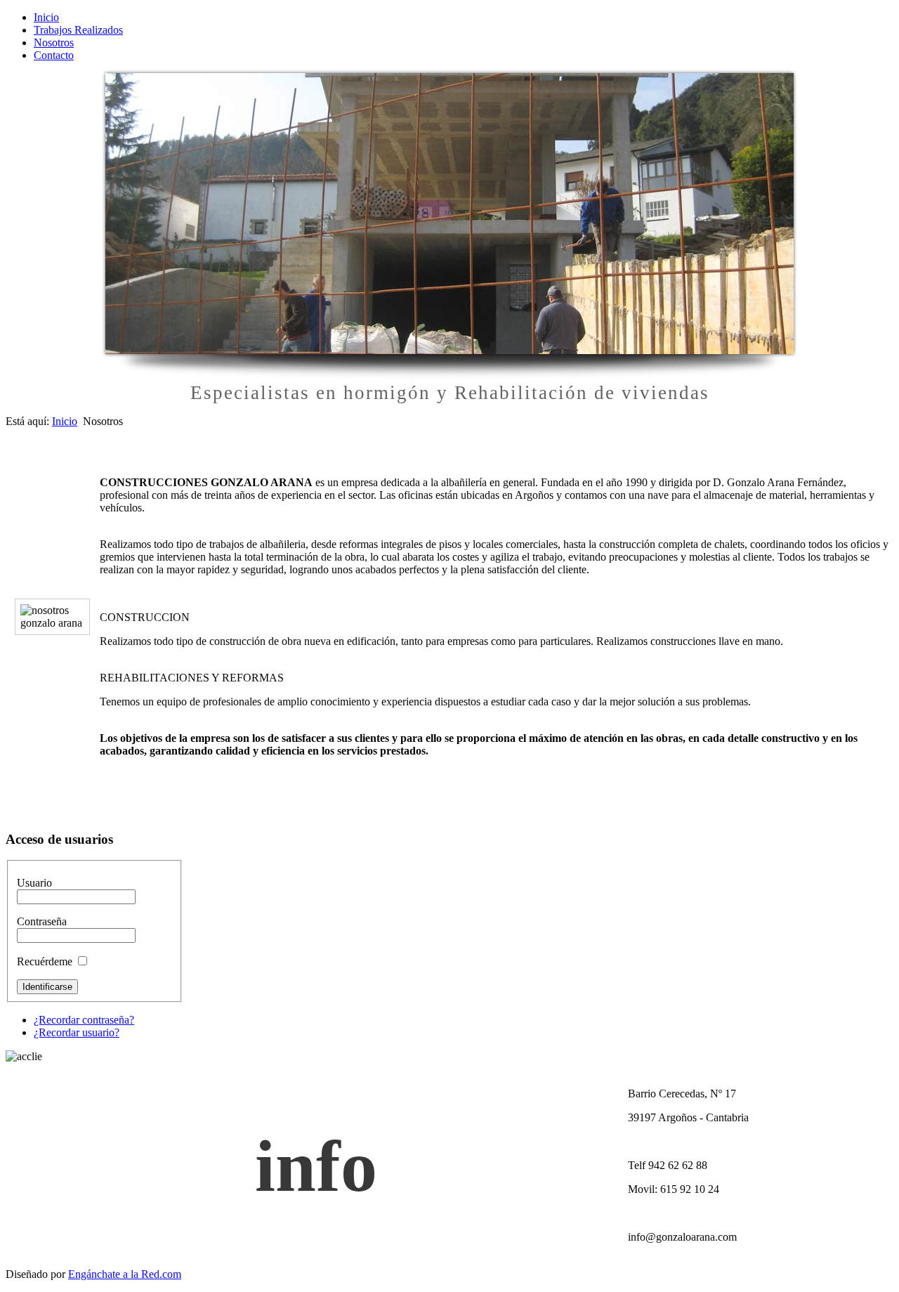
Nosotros (54, 42)
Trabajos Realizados (78, 30)
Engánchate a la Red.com (124, 1274)
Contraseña (42, 921)
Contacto (54, 55)
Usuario (34, 883)
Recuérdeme (44, 961)
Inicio (46, 17)
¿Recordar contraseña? (84, 1020)
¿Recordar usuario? (76, 1032)
